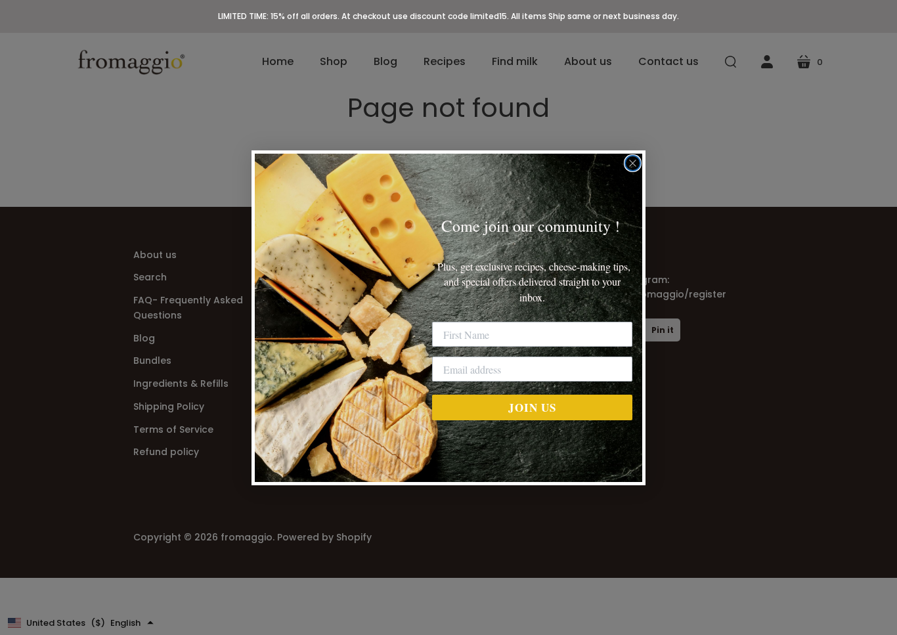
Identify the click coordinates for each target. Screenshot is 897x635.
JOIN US (532, 407)
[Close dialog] (632, 163)
